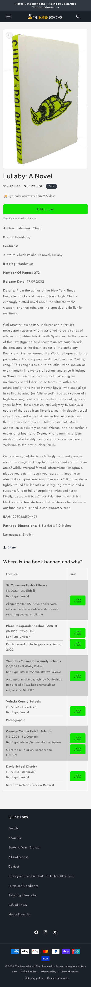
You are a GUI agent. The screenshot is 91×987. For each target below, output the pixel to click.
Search (13, 828)
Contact (13, 866)
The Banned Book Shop (28, 966)
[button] (8, 16)
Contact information (58, 978)
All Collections (18, 857)
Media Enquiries (19, 914)
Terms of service (70, 971)
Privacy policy (48, 971)
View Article (77, 600)
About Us (14, 838)
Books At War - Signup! (24, 847)
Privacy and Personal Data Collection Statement (40, 876)
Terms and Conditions (23, 886)
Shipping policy (34, 978)
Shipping (8, 218)
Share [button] (12, 547)
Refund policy (28, 971)
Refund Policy (17, 905)
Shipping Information (22, 895)
